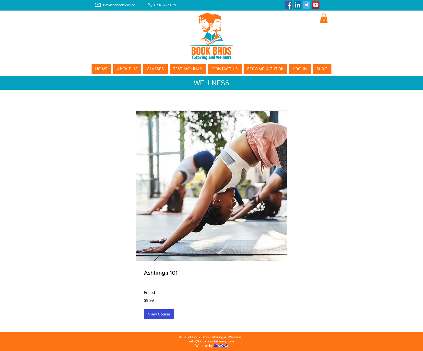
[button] (324, 18)
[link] (211, 273)
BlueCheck (220, 345)
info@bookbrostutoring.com (211, 341)
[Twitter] (306, 5)
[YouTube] (315, 5)
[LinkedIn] (297, 5)
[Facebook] (288, 5)
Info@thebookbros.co (119, 5)
